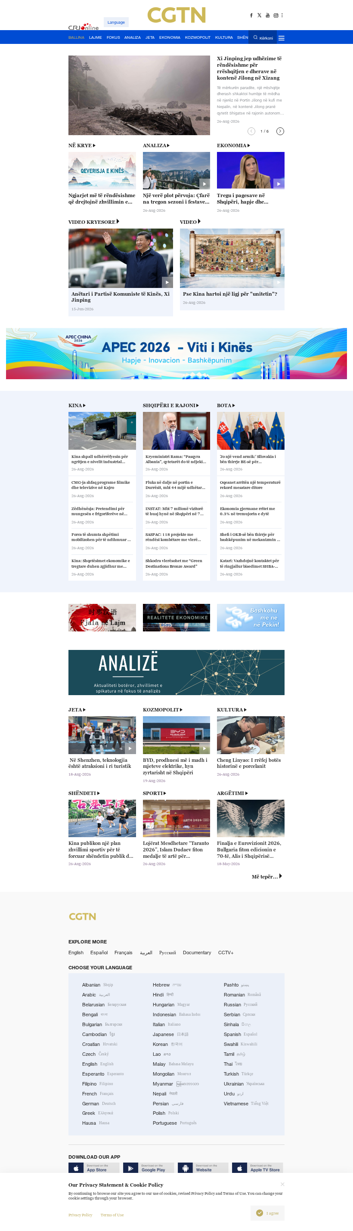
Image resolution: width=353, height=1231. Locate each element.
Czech (95, 1054)
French (98, 1094)
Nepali (165, 1094)
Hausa (95, 1123)
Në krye (80, 145)
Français (124, 953)
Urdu (234, 1094)
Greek (97, 1113)
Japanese (171, 1034)
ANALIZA (154, 145)
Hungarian (171, 1005)
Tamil (235, 1054)
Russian (241, 1005)
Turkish (239, 1074)
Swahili (241, 1044)
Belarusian (104, 1005)
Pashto (237, 985)
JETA (75, 710)
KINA (75, 405)
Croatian (100, 1044)
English (76, 953)
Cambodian (98, 1034)
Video (188, 222)
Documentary (197, 953)
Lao (162, 1054)
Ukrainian (244, 1084)
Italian (167, 1024)
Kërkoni (266, 37)
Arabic (96, 995)
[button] (251, 131)
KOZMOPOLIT (161, 710)
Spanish (241, 1034)
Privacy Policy (80, 1215)
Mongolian (172, 1074)
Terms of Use (112, 1215)
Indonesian (176, 1014)
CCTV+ (226, 953)
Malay (173, 1064)
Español (99, 953)
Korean (168, 1044)
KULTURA (230, 710)
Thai (233, 1064)
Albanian (97, 985)
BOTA (224, 405)
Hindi (163, 995)
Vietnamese (246, 1104)
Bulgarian (102, 1024)
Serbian (240, 1014)
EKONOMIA (231, 145)
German (99, 1104)
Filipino (97, 1084)
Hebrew (167, 985)
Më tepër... (265, 877)
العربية (146, 953)
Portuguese (175, 1123)
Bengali (95, 1014)
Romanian (242, 995)
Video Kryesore (91, 222)
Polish (166, 1113)
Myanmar (176, 1084)
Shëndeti (82, 793)
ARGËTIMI (230, 793)
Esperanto (103, 1074)
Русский (167, 953)
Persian (168, 1104)
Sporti (153, 793)
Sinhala (237, 1024)
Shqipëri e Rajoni (169, 405)
